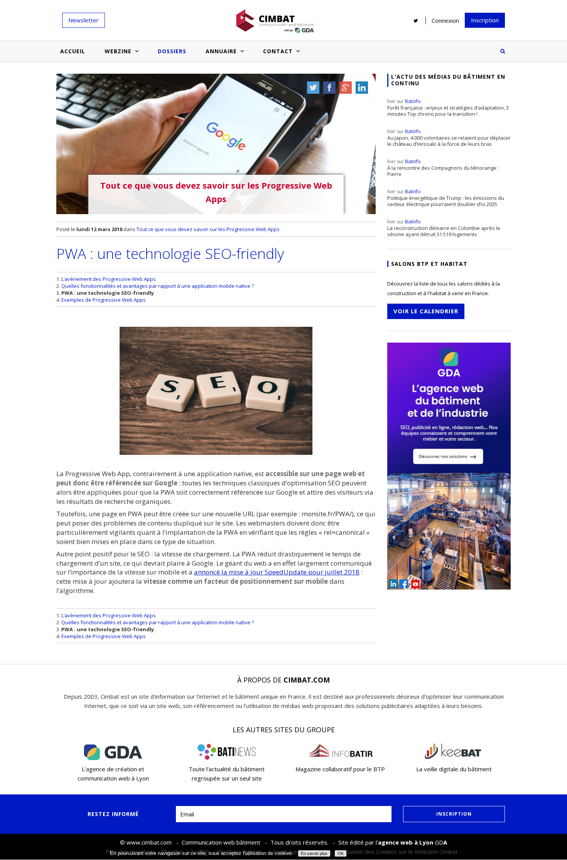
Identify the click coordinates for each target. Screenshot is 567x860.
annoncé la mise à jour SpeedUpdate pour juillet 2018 (276, 572)
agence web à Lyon (405, 842)
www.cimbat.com (149, 842)
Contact (278, 51)
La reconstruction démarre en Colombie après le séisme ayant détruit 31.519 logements (443, 228)
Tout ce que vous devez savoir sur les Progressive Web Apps (208, 229)
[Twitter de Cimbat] (416, 20)
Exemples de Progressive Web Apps (103, 299)
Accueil (72, 51)
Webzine (118, 51)
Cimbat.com (307, 679)
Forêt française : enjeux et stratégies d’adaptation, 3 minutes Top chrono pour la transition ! (448, 107)
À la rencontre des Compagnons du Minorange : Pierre (443, 168)
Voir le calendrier (425, 311)
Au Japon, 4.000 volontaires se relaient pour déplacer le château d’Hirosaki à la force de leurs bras (449, 137)
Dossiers (172, 51)
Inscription (485, 20)
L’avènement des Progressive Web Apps (108, 278)
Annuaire (221, 51)
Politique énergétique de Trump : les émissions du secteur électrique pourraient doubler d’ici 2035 (445, 198)
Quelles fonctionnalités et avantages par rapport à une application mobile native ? (157, 285)
